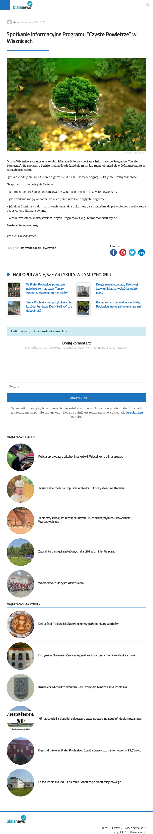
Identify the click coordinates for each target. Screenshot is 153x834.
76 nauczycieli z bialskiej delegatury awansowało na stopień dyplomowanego (90, 718)
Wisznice (50, 247)
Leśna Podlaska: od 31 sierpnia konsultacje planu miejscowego (79, 781)
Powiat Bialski (32, 247)
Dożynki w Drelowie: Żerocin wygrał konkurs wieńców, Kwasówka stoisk (86, 655)
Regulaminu (134, 412)
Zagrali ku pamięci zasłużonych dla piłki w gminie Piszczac (76, 551)
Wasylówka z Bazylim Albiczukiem (61, 582)
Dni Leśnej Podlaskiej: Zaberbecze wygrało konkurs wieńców (78, 623)
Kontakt (116, 828)
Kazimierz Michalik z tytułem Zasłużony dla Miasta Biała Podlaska (82, 687)
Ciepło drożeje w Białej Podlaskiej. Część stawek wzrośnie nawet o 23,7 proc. (89, 750)
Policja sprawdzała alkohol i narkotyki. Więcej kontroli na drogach (81, 456)
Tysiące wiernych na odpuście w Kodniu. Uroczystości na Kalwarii (81, 488)
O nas (105, 828)
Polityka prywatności (135, 828)
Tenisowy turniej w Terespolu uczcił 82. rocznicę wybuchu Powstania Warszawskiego (84, 519)
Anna (16, 22)
